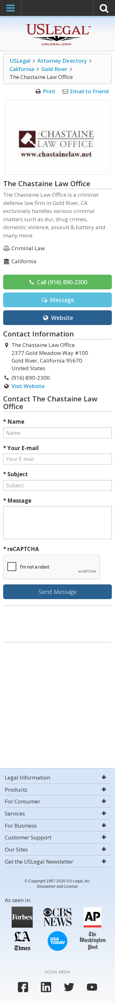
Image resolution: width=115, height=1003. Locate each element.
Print (49, 91)
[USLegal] (57, 24)
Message (61, 300)
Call (61, 282)
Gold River (54, 69)
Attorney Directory (62, 60)
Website (61, 317)
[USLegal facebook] (23, 987)
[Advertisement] (57, 706)
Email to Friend (89, 91)
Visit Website (28, 386)
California (22, 69)
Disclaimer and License (57, 886)
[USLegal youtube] (92, 987)
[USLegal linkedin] (46, 987)
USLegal (20, 60)
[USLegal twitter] (69, 987)
